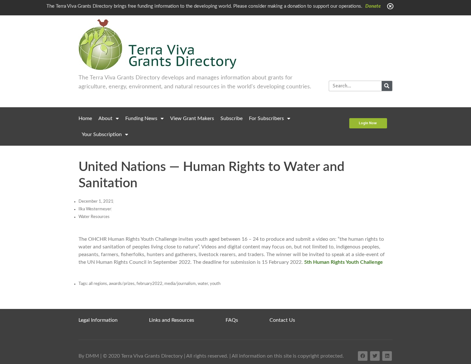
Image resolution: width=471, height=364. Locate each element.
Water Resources (94, 217)
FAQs (232, 320)
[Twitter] (375, 356)
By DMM (88, 356)
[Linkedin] (387, 356)
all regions (98, 284)
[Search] (387, 86)
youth (215, 284)
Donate (373, 6)
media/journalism (180, 284)
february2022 (149, 284)
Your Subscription (102, 134)
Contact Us (282, 320)
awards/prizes (122, 284)
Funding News (141, 118)
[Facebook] (363, 356)
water (203, 284)
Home (85, 118)
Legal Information (98, 320)
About (105, 118)
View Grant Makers (192, 118)
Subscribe (231, 118)
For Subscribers (266, 118)
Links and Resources (171, 320)
